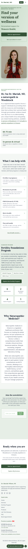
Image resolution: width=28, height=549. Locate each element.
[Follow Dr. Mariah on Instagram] (2, 493)
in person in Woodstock (9, 121)
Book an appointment (14, 34)
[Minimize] (25, 546)
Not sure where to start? (14, 39)
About (3, 507)
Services (3, 502)
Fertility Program (6, 505)
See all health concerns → (14, 233)
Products (3, 510)
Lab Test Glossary (6, 512)
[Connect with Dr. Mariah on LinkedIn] (9, 493)
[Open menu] (25, 2)
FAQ (2, 514)
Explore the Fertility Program (11, 281)
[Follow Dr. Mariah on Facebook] (4, 493)
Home (2, 500)
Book (21, 2)
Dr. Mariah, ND (6, 2)
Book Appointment (6, 517)
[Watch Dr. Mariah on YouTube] (7, 493)
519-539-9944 (4, 527)
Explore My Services (14, 471)
